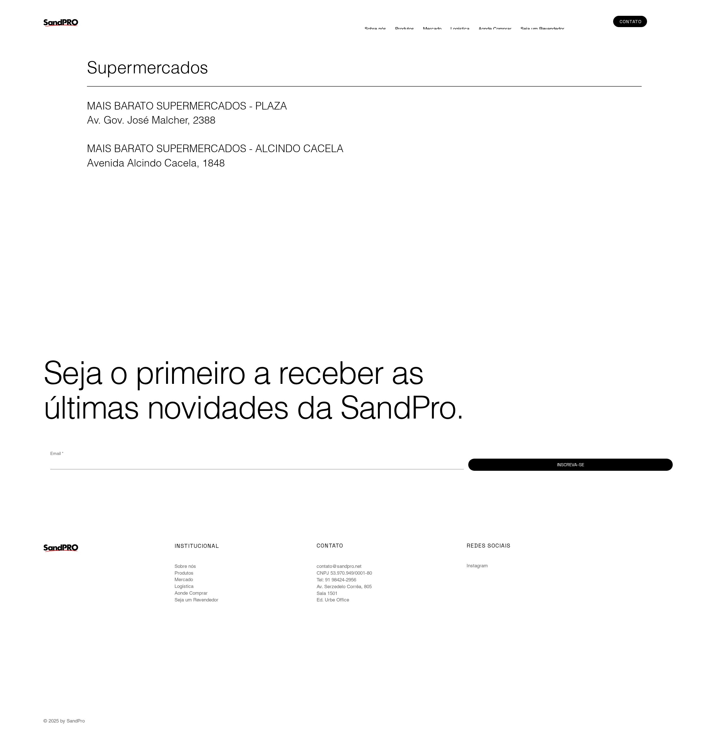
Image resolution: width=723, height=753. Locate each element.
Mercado (184, 579)
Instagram (477, 565)
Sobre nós (185, 566)
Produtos (184, 573)
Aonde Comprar (191, 593)
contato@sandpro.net (339, 566)
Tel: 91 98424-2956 (336, 580)
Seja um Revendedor (196, 600)
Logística (184, 586)
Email (57, 453)
